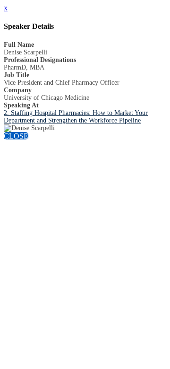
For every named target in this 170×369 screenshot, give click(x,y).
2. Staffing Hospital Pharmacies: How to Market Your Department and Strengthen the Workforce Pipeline (76, 116)
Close (16, 136)
